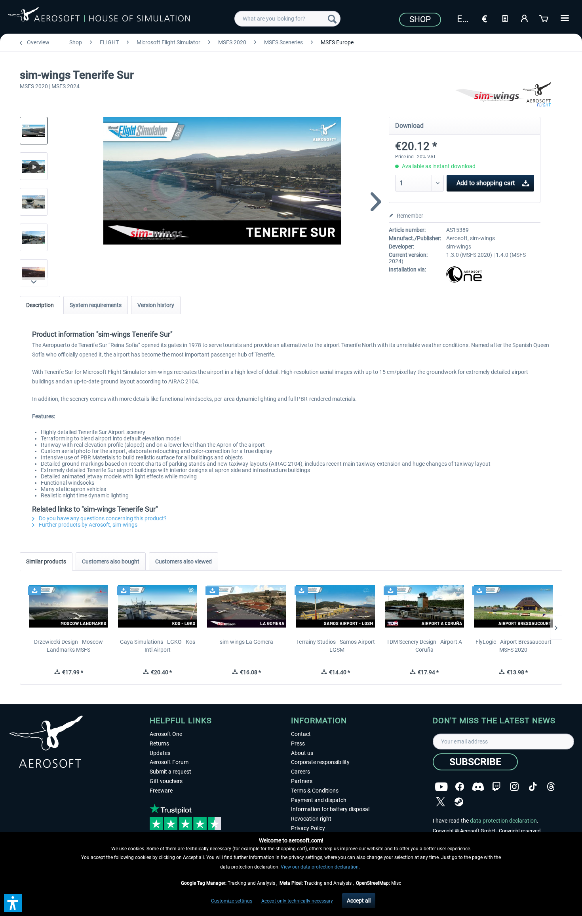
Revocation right (311, 818)
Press (298, 743)
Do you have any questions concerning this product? (102, 518)
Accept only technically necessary (297, 901)
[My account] (525, 18)
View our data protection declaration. (320, 867)
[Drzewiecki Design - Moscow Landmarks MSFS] (68, 606)
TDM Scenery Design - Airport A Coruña (424, 646)
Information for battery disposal (330, 809)
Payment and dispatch (318, 800)
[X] (440, 802)
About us (302, 753)
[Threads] (551, 787)
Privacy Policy (308, 828)
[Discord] (478, 787)
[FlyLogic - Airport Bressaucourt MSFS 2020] (513, 606)
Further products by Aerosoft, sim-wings (87, 525)
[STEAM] (459, 802)
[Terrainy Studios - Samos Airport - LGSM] (335, 606)
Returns (159, 743)
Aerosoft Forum (169, 762)
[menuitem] (287, 19)
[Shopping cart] (544, 18)
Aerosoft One (166, 734)
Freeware (161, 790)
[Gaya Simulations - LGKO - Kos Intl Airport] (157, 606)
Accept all (359, 900)
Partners (301, 781)
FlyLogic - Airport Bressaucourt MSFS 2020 (513, 646)
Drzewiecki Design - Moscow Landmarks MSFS (68, 646)
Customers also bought (110, 561)
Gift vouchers (166, 781)
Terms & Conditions (315, 790)
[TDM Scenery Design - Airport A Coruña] (424, 606)
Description (40, 305)
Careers (300, 771)
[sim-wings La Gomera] (246, 606)
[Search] (332, 19)
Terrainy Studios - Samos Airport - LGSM (335, 646)
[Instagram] (514, 787)
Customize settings (231, 901)
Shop (420, 19)
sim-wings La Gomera (246, 642)
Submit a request (170, 771)
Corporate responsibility (320, 762)
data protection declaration (503, 820)
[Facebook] (459, 787)
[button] (13, 903)
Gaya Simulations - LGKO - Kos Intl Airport (157, 646)
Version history (155, 305)
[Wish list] (505, 18)
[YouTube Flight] (441, 787)
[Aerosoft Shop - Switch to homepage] (99, 17)
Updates (160, 753)
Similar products (46, 561)
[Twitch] (496, 787)
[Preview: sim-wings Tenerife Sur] (34, 130)
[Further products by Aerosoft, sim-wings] (508, 95)
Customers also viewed (183, 561)
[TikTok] (532, 787)
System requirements (96, 305)
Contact (301, 734)
